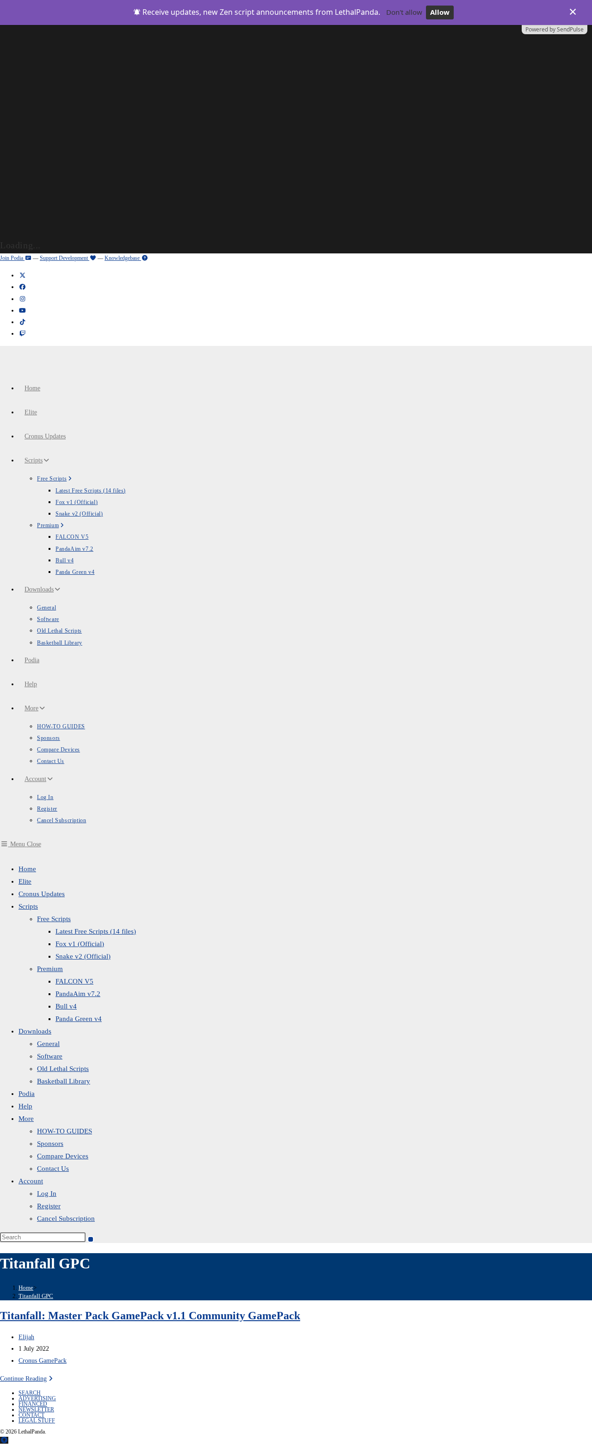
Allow (440, 12)
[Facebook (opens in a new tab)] (22, 286)
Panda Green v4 (79, 1018)
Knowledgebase (123, 258)
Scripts (28, 906)
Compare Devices (62, 1156)
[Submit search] (90, 1239)
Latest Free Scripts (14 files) (96, 931)
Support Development (64, 258)
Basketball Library (63, 1081)
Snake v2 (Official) (83, 956)
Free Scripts (54, 919)
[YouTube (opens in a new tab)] (22, 310)
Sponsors (50, 1143)
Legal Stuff (36, 1420)
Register (49, 1206)
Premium (50, 968)
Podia (26, 1093)
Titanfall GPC (35, 1295)
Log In (46, 1193)
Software (49, 1056)
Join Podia (12, 258)
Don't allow (404, 12)
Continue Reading (27, 1378)
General (48, 1043)
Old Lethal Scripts (63, 1068)
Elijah (26, 1337)
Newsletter (36, 1409)
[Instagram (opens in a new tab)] (22, 298)
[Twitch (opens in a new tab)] (22, 333)
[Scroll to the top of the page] (4, 1440)
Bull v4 (66, 1006)
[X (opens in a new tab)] (22, 275)
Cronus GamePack (42, 1360)
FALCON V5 (74, 981)
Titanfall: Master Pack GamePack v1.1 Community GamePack (150, 1316)
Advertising (37, 1398)
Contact (31, 1415)
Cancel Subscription (66, 1218)
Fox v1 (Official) (80, 944)
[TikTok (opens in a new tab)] (22, 322)
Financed (32, 1404)
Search (29, 1393)
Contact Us (53, 1168)
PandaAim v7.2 (78, 993)
